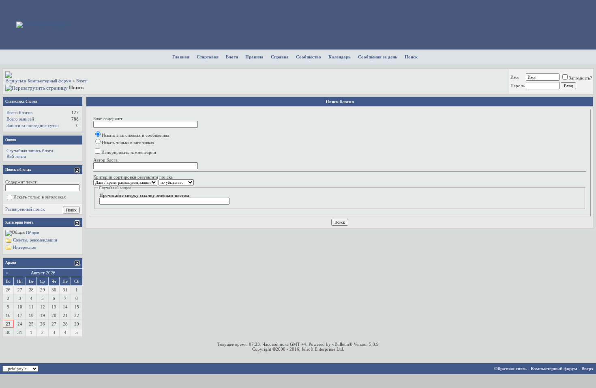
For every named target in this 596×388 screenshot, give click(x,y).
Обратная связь (510, 368)
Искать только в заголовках (128, 142)
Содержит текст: (21, 181)
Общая (32, 232)
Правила (254, 56)
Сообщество (308, 56)
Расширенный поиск (25, 209)
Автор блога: (106, 159)
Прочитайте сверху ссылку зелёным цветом (144, 195)
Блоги (232, 56)
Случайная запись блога (29, 150)
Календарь (339, 56)
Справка (280, 56)
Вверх (587, 368)
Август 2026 (43, 272)
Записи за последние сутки (32, 125)
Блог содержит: (108, 118)
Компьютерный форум (49, 80)
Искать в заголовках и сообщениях (135, 135)
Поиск (411, 56)
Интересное (24, 246)
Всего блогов (19, 112)
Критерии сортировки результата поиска (133, 177)
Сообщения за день (377, 56)
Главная (180, 56)
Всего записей (20, 118)
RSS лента (16, 156)
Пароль (517, 85)
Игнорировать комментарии (128, 152)
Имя (514, 77)
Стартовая (208, 56)
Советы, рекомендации (35, 239)
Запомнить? (580, 77)
